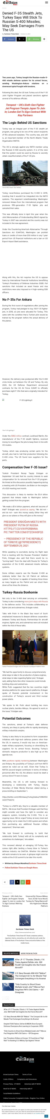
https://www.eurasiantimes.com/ (25, 932)
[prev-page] (3, 998)
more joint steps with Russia (36, 601)
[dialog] (25, 658)
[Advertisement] (25, 59)
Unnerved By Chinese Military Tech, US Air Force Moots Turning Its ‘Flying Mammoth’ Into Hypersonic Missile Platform (37, 901)
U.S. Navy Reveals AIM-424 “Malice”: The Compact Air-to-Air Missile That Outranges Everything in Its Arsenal (31, 976)
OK (46, 1116)
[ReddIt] (28, 882)
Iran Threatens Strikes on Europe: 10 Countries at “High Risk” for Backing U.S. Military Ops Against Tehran (24, 1039)
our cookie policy (38, 1113)
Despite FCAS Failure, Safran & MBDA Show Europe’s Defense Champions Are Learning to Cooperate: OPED (23, 1025)
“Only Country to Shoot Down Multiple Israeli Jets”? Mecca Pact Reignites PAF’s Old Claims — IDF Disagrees (25, 1032)
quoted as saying (27, 509)
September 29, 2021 (16, 545)
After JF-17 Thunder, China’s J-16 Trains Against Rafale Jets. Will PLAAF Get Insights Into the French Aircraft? (24, 1011)
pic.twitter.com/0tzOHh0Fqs (23, 532)
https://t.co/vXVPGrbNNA (21, 528)
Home (4, 8)
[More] (44, 39)
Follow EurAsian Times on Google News (21, 868)
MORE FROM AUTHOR (29, 953)
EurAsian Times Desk (11, 34)
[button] (25, 678)
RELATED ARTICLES (11, 953)
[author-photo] (25, 926)
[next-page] (7, 998)
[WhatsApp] (22, 882)
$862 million (16, 436)
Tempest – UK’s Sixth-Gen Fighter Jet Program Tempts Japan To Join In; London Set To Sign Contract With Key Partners (13, 901)
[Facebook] (12, 882)
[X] (17, 882)
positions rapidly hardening (18, 761)
